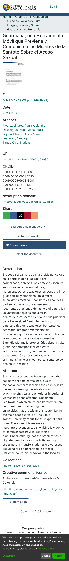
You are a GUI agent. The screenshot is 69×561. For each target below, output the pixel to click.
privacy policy (46, 548)
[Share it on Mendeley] (27, 215)
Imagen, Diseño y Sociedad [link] (25, 25)
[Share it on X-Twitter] (20, 215)
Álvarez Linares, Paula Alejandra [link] (24, 125)
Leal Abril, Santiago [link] (16, 138)
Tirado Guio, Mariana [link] (17, 142)
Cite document (28, 236)
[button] (19, 6)
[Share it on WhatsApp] (6, 215)
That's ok (58, 555)
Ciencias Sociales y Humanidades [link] (25, 21)
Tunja (57, 532)
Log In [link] (54, 6)
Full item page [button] (17, 502)
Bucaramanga (28, 532)
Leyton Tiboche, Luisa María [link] (21, 134)
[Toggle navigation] (63, 6)
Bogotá (11, 532)
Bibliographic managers (26, 226)
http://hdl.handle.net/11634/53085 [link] (25, 159)
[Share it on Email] (34, 215)
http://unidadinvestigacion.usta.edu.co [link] (28, 201)
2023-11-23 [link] (10, 113)
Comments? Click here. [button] (36, 511)
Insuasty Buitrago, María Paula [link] (23, 130)
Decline (46, 555)
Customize (8, 555)
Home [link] (7, 16)
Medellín (45, 532)
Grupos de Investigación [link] (31, 16)
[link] (25, 100)
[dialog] (34, 547)
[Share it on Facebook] (13, 215)
